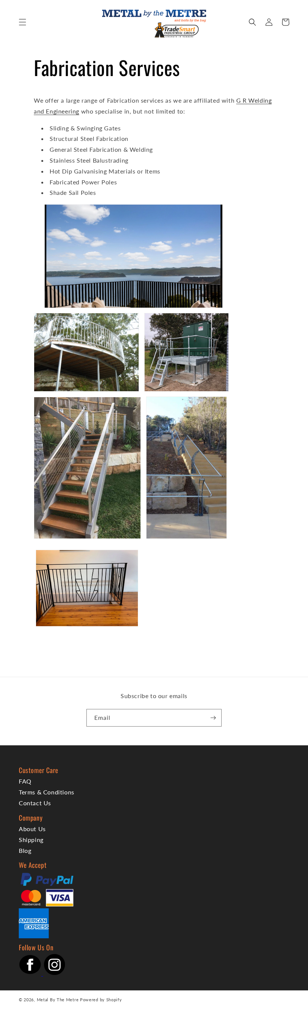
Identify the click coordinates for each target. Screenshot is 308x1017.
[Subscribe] (213, 718)
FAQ (25, 781)
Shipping (31, 839)
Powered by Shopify (101, 999)
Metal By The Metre (58, 999)
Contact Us (35, 802)
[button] (22, 22)
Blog (25, 850)
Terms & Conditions (46, 792)
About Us (32, 828)
